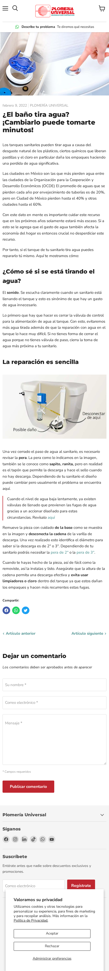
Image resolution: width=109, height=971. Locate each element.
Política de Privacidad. (31, 920)
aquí (51, 517)
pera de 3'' (85, 552)
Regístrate (81, 885)
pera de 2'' (59, 552)
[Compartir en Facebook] (6, 610)
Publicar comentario (28, 786)
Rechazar (52, 946)
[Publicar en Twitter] (25, 610)
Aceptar (52, 933)
